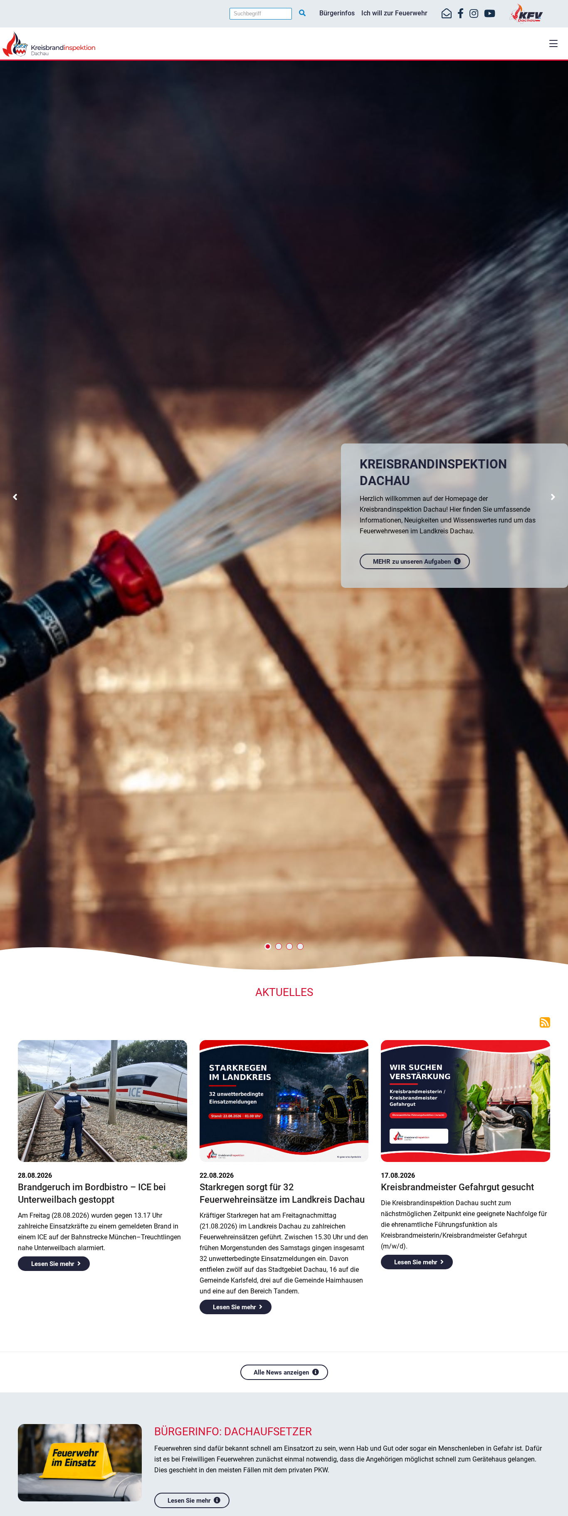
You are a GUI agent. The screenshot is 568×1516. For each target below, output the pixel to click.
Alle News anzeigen (281, 1372)
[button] (553, 43)
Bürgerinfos (337, 13)
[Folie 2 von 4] (278, 946)
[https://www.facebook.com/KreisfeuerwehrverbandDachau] (460, 14)
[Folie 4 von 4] (300, 946)
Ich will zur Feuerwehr (394, 13)
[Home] (284, 44)
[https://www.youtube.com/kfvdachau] (489, 14)
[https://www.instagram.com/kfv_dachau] (474, 14)
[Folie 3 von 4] (289, 946)
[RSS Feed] (545, 1022)
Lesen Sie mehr (52, 1264)
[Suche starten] (302, 13)
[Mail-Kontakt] (446, 14)
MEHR (433, 525)
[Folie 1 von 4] (267, 946)
